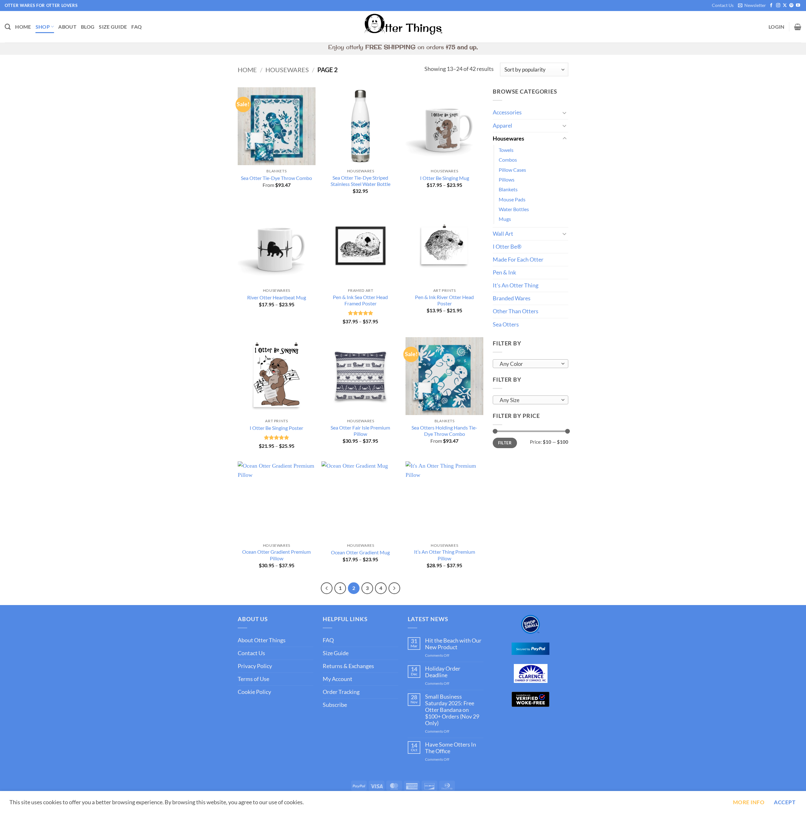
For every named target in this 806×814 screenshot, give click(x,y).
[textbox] (528, 364)
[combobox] (530, 363)
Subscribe (335, 704)
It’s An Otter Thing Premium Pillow (444, 555)
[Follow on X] (785, 5)
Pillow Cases (512, 170)
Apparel (502, 125)
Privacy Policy (255, 666)
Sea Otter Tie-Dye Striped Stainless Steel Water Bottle (360, 181)
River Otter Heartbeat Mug (276, 297)
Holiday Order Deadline (442, 671)
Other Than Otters (515, 311)
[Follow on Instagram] (778, 5)
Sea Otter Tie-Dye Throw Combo (276, 178)
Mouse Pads (512, 199)
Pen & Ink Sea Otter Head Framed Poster (360, 300)
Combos (508, 160)
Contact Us (723, 5)
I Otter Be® (507, 246)
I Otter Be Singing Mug (444, 178)
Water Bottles (514, 209)
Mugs (505, 219)
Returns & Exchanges (348, 666)
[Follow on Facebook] (771, 5)
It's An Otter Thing (515, 285)
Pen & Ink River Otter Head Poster (444, 300)
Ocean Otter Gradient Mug (360, 552)
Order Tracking (341, 692)
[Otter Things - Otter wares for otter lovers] (403, 27)
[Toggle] (564, 112)
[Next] (394, 588)
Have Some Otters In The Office (450, 747)
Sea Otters (506, 324)
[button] (752, 5)
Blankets (508, 189)
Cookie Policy (254, 692)
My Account (337, 679)
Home (23, 27)
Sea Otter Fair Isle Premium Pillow (360, 430)
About (67, 27)
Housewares (287, 69)
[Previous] (326, 588)
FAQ (136, 27)
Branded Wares (512, 298)
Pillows (506, 179)
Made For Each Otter (518, 259)
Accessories (507, 112)
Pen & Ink (504, 272)
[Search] (8, 27)
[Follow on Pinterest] (791, 5)
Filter (505, 442)
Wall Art (503, 233)
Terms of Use (253, 679)
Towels (506, 150)
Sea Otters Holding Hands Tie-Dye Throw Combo (444, 430)
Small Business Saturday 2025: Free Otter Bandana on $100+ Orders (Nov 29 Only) (452, 709)
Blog (87, 27)
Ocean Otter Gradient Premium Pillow (276, 555)
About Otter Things (262, 640)
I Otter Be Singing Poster (276, 428)
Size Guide (113, 27)
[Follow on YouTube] (798, 5)
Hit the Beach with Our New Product (453, 643)
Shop (43, 27)
